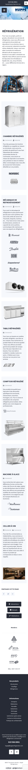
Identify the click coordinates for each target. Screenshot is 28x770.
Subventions (14, 709)
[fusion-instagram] (16, 752)
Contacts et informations (14, 718)
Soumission (14, 713)
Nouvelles (14, 706)
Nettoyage (14, 711)
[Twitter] (8, 594)
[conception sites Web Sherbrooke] (17, 768)
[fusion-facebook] (11, 752)
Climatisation (14, 684)
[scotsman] (14, 508)
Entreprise (14, 701)
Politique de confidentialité (14, 720)
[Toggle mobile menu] (4, 10)
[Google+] (13, 594)
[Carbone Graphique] (8, 768)
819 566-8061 (12, 2)
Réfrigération (14, 689)
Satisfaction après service (14, 716)
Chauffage (14, 686)
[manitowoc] (14, 503)
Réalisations (14, 704)
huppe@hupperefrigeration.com (12, 4)
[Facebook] (4, 594)
